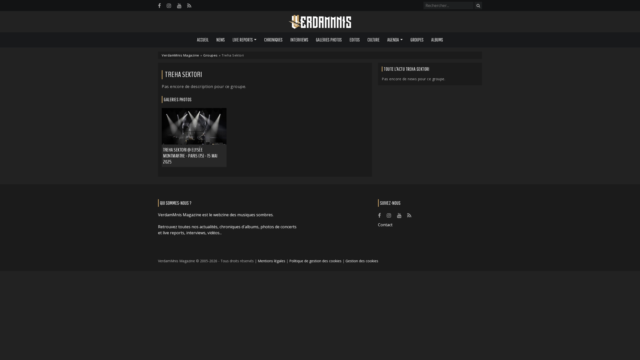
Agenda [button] (393, 39)
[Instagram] (169, 5)
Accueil (202, 39)
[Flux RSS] (189, 5)
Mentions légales (271, 260)
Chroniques (273, 39)
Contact (385, 225)
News (220, 39)
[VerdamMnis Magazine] (320, 22)
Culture (374, 39)
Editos (355, 39)
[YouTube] (179, 5)
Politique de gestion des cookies (315, 260)
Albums (437, 39)
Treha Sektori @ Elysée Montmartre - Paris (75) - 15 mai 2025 (190, 155)
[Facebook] (159, 5)
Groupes (417, 39)
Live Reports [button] (242, 39)
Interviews (299, 39)
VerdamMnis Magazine (180, 55)
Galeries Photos (329, 39)
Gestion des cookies (362, 260)
